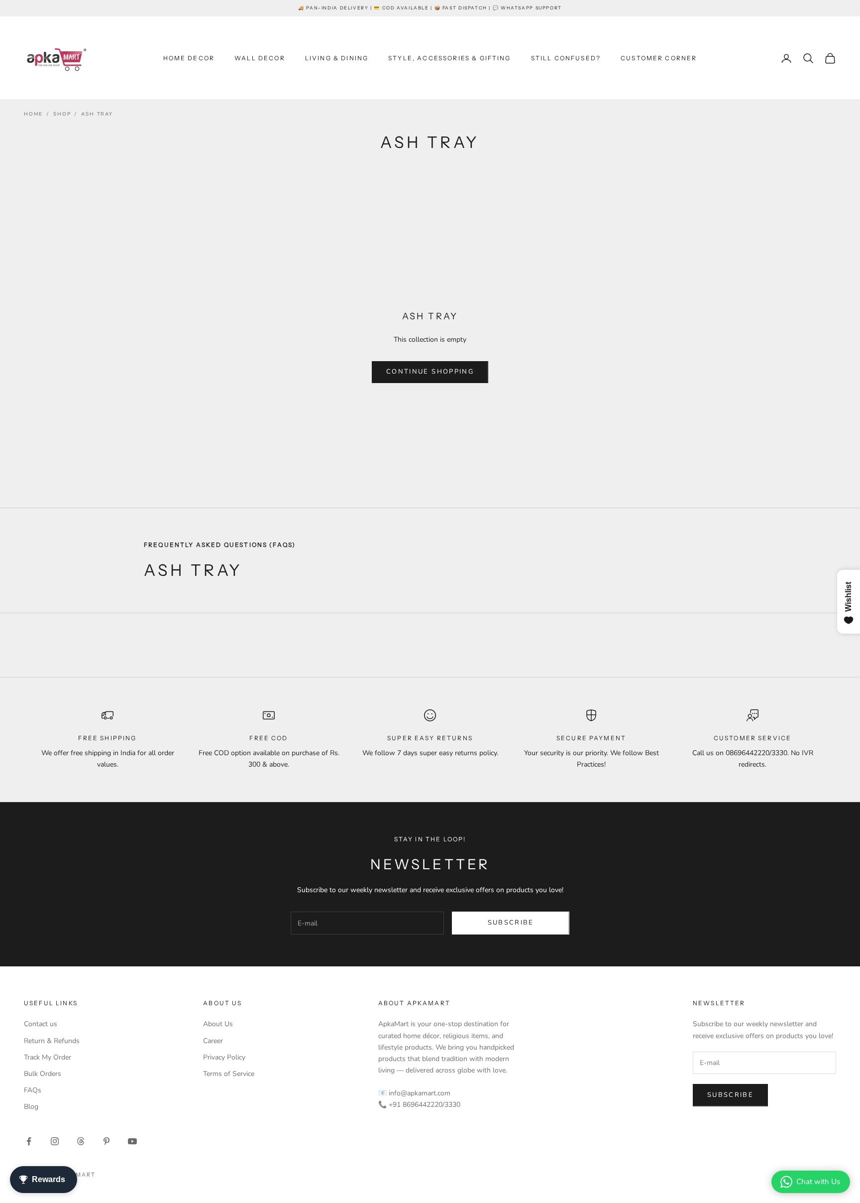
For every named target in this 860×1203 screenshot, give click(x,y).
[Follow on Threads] (81, 1141)
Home (33, 114)
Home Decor (189, 58)
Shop (62, 114)
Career (213, 1041)
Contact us (40, 1024)
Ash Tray (96, 114)
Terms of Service (228, 1073)
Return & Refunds (52, 1041)
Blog (31, 1106)
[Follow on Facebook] (29, 1141)
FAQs (32, 1090)
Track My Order (47, 1057)
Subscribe (511, 922)
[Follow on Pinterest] (106, 1141)
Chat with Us (818, 1182)
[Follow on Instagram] (55, 1141)
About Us (218, 1024)
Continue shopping (430, 371)
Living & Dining (336, 58)
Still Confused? (566, 58)
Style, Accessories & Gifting (449, 58)
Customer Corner (659, 58)
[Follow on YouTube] (132, 1141)
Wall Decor (259, 58)
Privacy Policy (224, 1057)
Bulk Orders (42, 1073)
